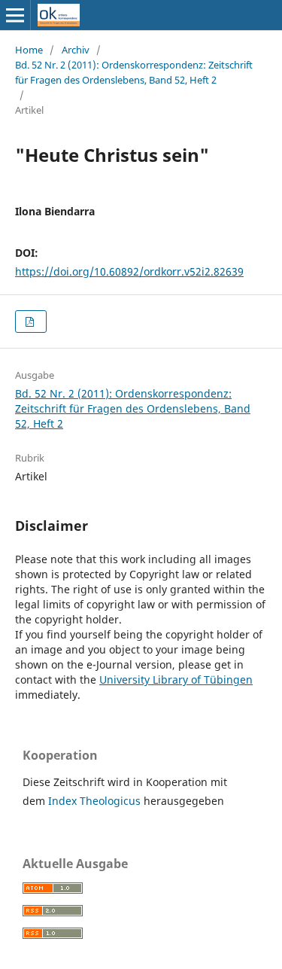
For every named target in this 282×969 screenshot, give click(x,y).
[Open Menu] (15, 15)
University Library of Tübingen (176, 679)
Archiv (75, 49)
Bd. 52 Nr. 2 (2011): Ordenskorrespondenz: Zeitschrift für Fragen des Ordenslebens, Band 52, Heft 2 (134, 72)
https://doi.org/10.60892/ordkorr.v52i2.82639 (129, 271)
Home (29, 49)
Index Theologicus (96, 801)
